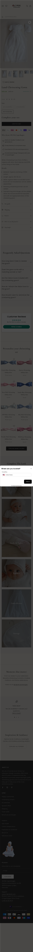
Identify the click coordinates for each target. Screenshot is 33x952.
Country (4, 472)
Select (28, 482)
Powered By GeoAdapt (16, 485)
